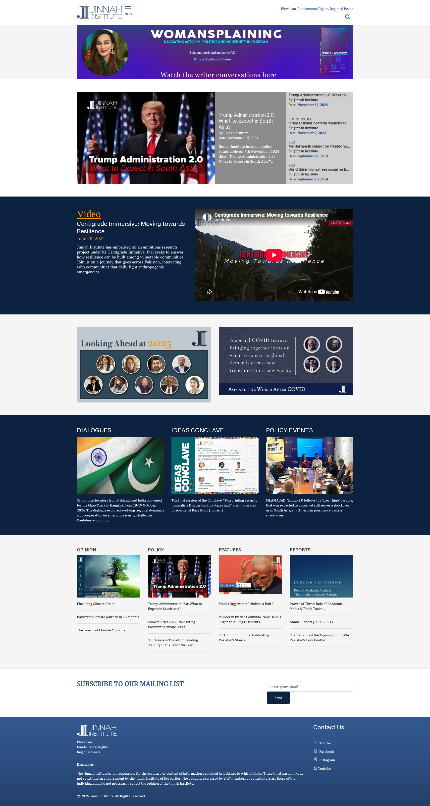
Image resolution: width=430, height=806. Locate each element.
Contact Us (328, 728)
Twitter (325, 743)
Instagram (327, 760)
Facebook (326, 751)
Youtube (324, 768)
